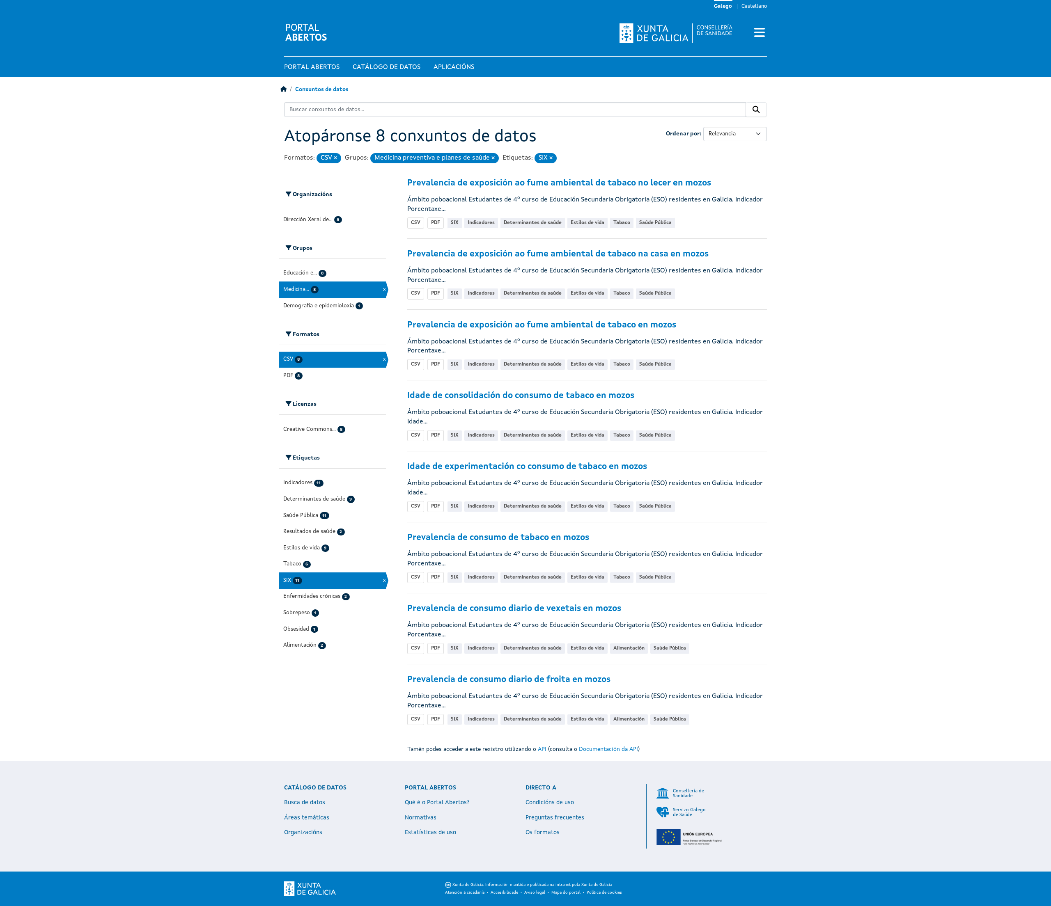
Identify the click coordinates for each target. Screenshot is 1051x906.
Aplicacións (454, 67)
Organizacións (303, 832)
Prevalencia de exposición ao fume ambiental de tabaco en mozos (541, 325)
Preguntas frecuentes (555, 818)
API (542, 749)
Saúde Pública (655, 222)
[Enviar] (756, 109)
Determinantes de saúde (533, 222)
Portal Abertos (312, 67)
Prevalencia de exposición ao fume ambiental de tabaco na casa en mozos (558, 254)
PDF (435, 222)
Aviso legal (534, 892)
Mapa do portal (566, 892)
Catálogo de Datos (386, 67)
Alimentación (629, 648)
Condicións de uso (550, 802)
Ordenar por (683, 134)
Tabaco (621, 222)
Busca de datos (304, 802)
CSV (415, 222)
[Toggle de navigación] (759, 33)
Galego (723, 6)
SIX (455, 222)
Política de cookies (604, 892)
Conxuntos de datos (322, 89)
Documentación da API (608, 749)
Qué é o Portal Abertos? (437, 802)
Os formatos (543, 832)
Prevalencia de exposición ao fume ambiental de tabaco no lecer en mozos (559, 183)
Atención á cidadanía (464, 892)
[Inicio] (283, 89)
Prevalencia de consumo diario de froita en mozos (508, 679)
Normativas (420, 818)
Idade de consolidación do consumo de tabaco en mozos (520, 395)
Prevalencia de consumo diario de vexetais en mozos (514, 608)
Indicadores (481, 222)
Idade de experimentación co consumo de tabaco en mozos (527, 466)
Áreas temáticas (306, 818)
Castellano (754, 6)
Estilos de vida (587, 222)
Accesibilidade (504, 892)
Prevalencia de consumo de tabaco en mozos (498, 537)
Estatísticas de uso (430, 832)
